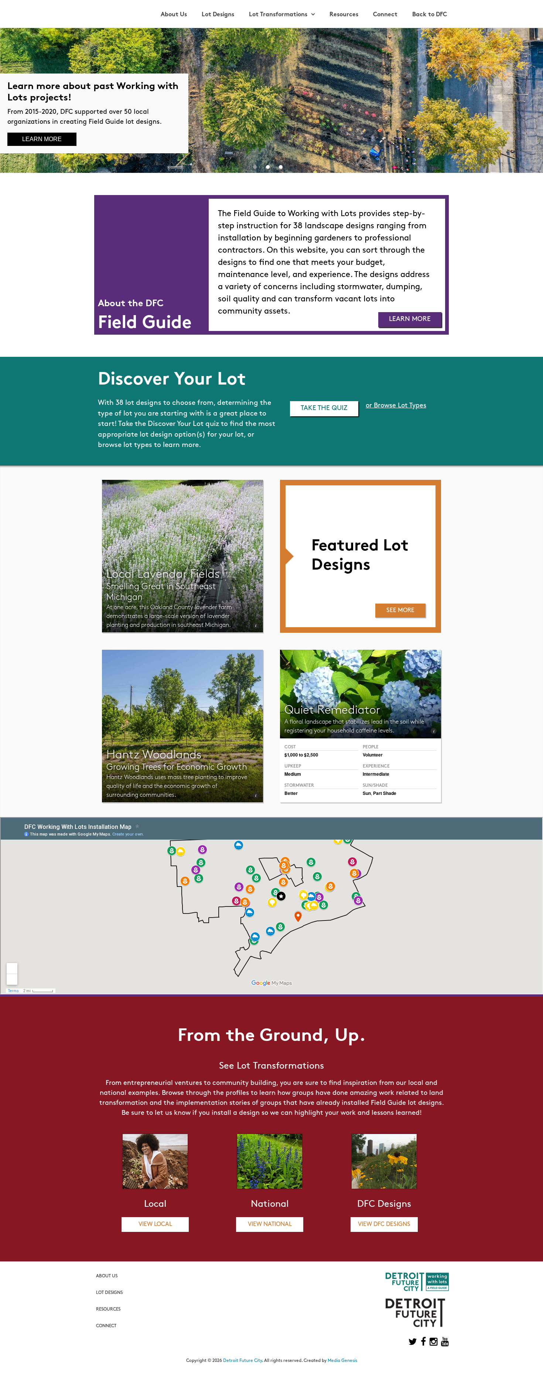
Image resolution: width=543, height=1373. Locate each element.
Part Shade (384, 793)
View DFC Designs (384, 1224)
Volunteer (373, 754)
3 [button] (280, 165)
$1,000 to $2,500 (301, 754)
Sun (367, 793)
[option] (271, 100)
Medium (292, 774)
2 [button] (267, 165)
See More (400, 611)
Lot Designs (218, 15)
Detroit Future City (242, 1361)
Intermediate (376, 774)
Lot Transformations (278, 15)
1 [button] (254, 165)
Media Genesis (342, 1361)
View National (270, 1224)
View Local (155, 1224)
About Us (174, 15)
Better (291, 793)
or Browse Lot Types (396, 406)
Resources (343, 15)
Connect (385, 15)
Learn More (42, 139)
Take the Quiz (324, 408)
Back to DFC (429, 15)
